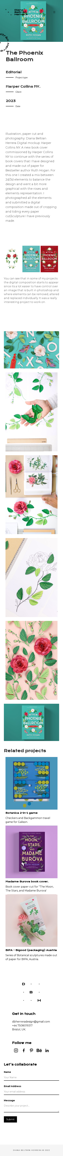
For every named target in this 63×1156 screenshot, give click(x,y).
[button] (54, 12)
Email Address (12, 1086)
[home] (18, 12)
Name (7, 1072)
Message (9, 1100)
